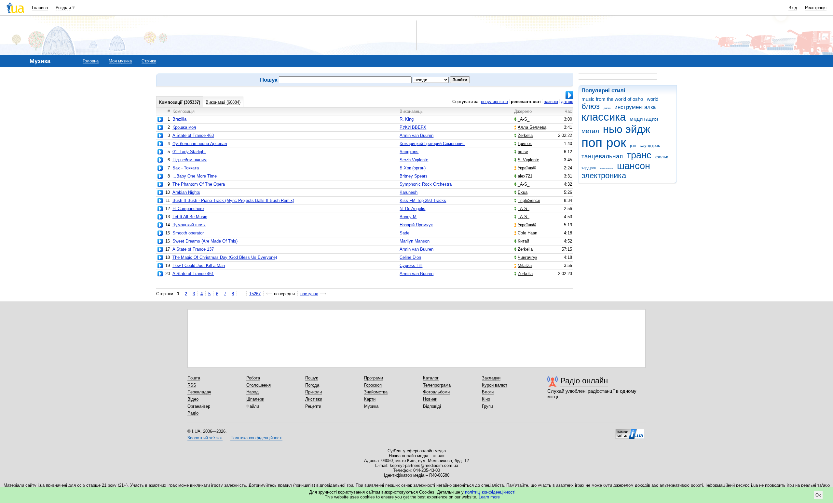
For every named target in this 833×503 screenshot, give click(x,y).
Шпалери (255, 399)
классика (603, 117)
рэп (633, 146)
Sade (404, 233)
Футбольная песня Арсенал (199, 143)
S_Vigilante (528, 159)
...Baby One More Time (194, 176)
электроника (603, 175)
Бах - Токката (185, 167)
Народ (252, 392)
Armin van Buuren (416, 135)
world (652, 99)
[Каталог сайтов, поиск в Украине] (630, 431)
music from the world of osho (612, 99)
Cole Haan (527, 233)
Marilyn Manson (415, 241)
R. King (407, 119)
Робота (253, 378)
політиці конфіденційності (490, 492)
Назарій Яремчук (416, 224)
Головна (40, 7)
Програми (373, 378)
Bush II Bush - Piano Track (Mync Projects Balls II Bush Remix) (233, 200)
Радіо (192, 413)
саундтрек (650, 145)
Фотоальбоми (436, 392)
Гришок (525, 143)
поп (591, 143)
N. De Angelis (412, 208)
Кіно (486, 399)
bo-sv (523, 151)
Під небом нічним (189, 159)
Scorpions (409, 151)
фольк (661, 156)
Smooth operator (188, 233)
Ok (818, 495)
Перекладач (199, 392)
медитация (644, 119)
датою (567, 101)
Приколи (313, 392)
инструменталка (635, 107)
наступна (309, 293)
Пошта (193, 378)
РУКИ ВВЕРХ (413, 127)
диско (607, 108)
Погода (312, 385)
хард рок (588, 168)
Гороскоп (373, 385)
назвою (551, 101)
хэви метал (606, 168)
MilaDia (525, 265)
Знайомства (376, 392)
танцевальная (602, 156)
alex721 (525, 176)
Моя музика (120, 61)
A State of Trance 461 (193, 273)
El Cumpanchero (188, 208)
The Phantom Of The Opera (198, 184)
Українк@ (527, 167)
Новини (430, 399)
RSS (191, 385)
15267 (255, 293)
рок (616, 143)
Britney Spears (414, 176)
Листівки (313, 399)
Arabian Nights (186, 192)
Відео (192, 399)
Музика (371, 406)
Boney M (408, 216)
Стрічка (149, 61)
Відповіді (432, 406)
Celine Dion (410, 257)
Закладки (491, 378)
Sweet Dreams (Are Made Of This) (205, 241)
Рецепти (313, 406)
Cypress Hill (411, 265)
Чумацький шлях (189, 224)
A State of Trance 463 (193, 135)
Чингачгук (527, 257)
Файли (252, 406)
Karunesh (408, 192)
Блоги (488, 392)
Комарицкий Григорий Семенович (432, 143)
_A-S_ (523, 119)
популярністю (494, 101)
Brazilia (179, 119)
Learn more (489, 497)
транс (639, 155)
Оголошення (258, 385)
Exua (522, 192)
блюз (590, 106)
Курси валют (494, 385)
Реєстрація (815, 7)
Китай (523, 241)
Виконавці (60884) (223, 102)
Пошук (311, 378)
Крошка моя (184, 127)
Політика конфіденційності (256, 437)
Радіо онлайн (584, 380)
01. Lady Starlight (189, 151)
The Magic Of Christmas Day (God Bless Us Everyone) (224, 257)
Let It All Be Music (189, 216)
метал (590, 130)
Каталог (431, 378)
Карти (370, 399)
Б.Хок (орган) (413, 167)
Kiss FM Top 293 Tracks (423, 200)
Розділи (63, 7)
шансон (633, 166)
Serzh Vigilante (414, 159)
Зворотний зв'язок (205, 437)
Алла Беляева (532, 127)
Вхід (792, 7)
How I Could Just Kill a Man (198, 265)
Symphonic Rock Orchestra (426, 184)
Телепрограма (437, 385)
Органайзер (198, 406)
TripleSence (529, 200)
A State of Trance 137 (193, 249)
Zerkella (525, 135)
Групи (487, 406)
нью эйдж (626, 129)
